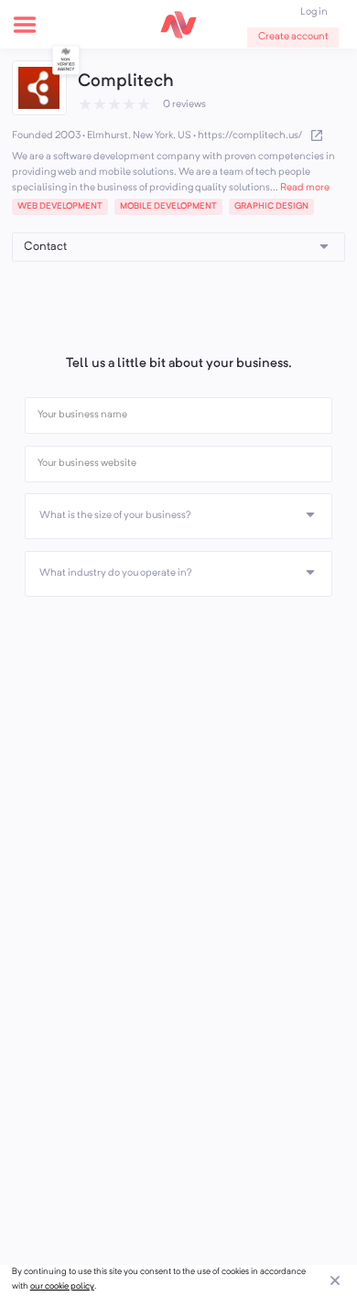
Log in (314, 12)
